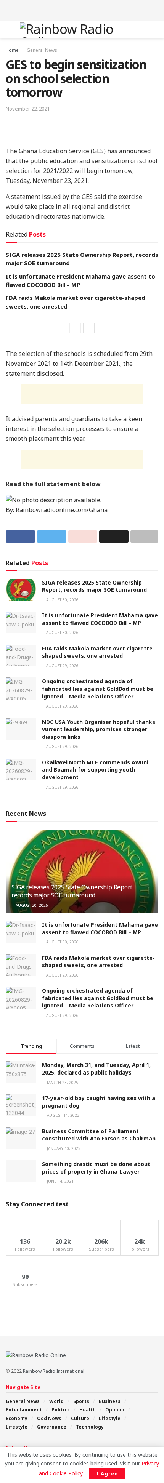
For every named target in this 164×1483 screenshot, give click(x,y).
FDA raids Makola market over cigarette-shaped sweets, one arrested (98, 652)
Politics (60, 1409)
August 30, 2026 (62, 599)
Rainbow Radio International (53, 1371)
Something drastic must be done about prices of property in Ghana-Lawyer (96, 1167)
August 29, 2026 (62, 665)
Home (12, 50)
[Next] (89, 328)
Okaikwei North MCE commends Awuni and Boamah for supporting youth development (95, 770)
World (56, 1401)
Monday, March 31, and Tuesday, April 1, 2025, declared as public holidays (96, 1068)
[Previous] (75, 328)
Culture (80, 1418)
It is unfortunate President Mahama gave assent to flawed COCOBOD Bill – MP (100, 619)
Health (87, 1409)
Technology (90, 1427)
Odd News (49, 1418)
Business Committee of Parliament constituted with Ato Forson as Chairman (99, 1134)
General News (42, 50)
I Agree (107, 1473)
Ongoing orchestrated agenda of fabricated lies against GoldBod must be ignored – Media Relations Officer (97, 688)
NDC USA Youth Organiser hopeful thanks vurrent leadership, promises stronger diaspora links (98, 729)
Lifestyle (110, 1418)
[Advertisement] (82, 9)
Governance (51, 1427)
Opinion (114, 1409)
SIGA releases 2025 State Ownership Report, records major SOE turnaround (94, 586)
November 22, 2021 (28, 108)
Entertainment (24, 1409)
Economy (16, 1418)
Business (110, 1401)
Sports (81, 1401)
